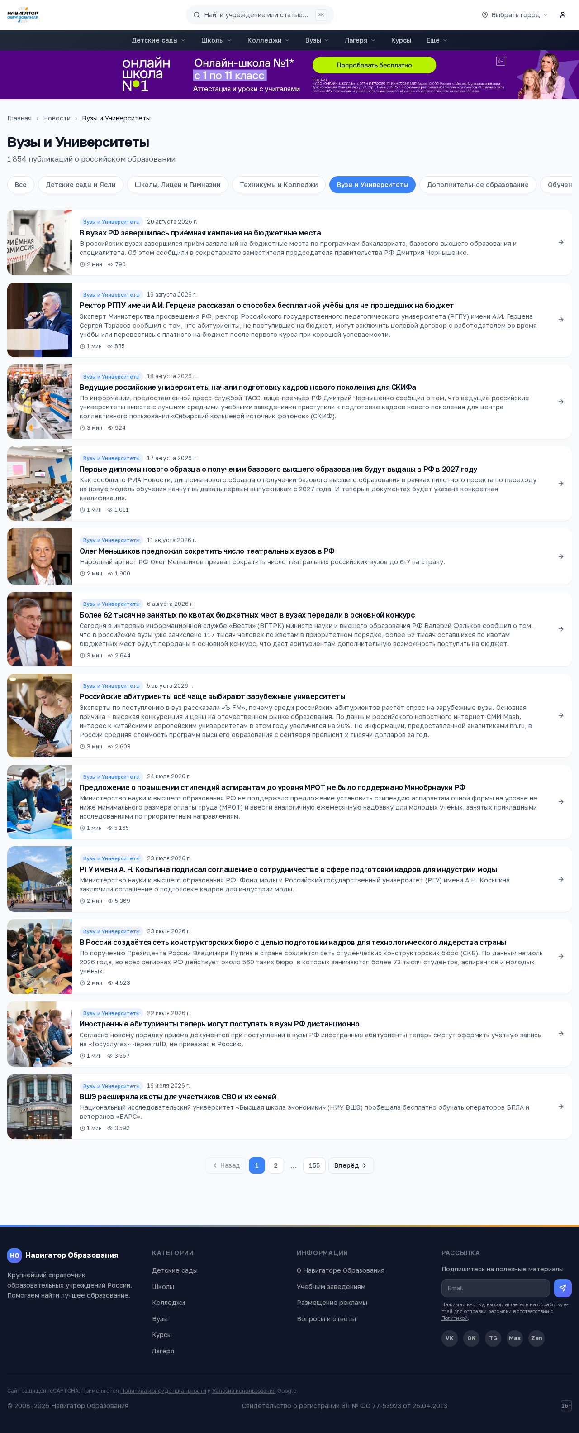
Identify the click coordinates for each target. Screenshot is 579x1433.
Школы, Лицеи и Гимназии (178, 184)
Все (21, 184)
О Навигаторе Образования (340, 1270)
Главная (19, 118)
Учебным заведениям (331, 1286)
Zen (536, 1338)
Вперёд (346, 1165)
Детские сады (155, 40)
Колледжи (264, 40)
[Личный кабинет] (563, 15)
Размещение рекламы (332, 1302)
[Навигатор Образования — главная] (22, 15)
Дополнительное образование (478, 184)
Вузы (313, 40)
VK (450, 1338)
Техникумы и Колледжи (279, 184)
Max (515, 1338)
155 (314, 1165)
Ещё (433, 40)
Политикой (454, 1318)
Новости (57, 118)
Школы (212, 40)
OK (471, 1338)
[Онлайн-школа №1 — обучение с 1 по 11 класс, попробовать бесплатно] (289, 74)
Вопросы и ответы (326, 1319)
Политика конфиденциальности (163, 1390)
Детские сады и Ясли (81, 184)
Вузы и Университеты (372, 184)
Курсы (401, 40)
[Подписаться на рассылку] (563, 1288)
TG (493, 1338)
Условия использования (244, 1390)
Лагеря (356, 40)
